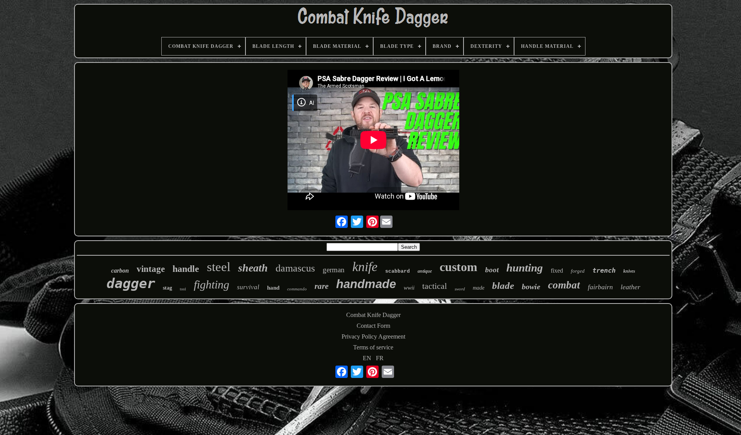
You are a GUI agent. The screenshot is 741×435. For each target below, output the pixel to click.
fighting (211, 284)
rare (321, 286)
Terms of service (373, 347)
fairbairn (600, 287)
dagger (131, 283)
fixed (557, 270)
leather (630, 287)
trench (604, 270)
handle (186, 269)
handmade (366, 284)
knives (629, 271)
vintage (151, 269)
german (334, 270)
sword (460, 289)
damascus (295, 268)
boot (492, 270)
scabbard (397, 271)
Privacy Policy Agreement (373, 336)
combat (564, 285)
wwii (409, 288)
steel (218, 267)
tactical (434, 286)
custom (458, 267)
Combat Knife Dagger (373, 315)
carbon (120, 270)
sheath (253, 268)
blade (503, 285)
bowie (531, 286)
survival (248, 287)
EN (367, 358)
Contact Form (373, 325)
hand (273, 288)
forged (578, 271)
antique (425, 271)
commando (297, 289)
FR (380, 358)
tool (183, 289)
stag (167, 288)
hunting (524, 267)
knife (364, 267)
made (478, 288)
